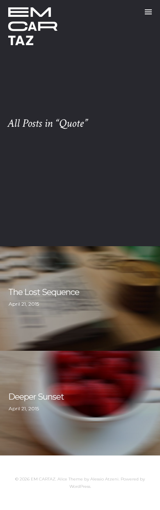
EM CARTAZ (43, 479)
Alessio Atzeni (104, 479)
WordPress (79, 486)
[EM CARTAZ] (32, 26)
